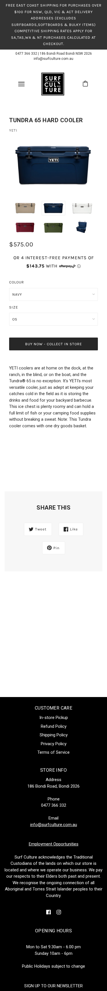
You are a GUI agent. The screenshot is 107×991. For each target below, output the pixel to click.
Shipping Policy (54, 734)
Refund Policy (53, 726)
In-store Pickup (53, 717)
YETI (13, 130)
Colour (16, 282)
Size (13, 307)
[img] (48, 912)
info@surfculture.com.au (53, 59)
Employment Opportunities (53, 844)
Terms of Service (53, 752)
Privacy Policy (53, 743)
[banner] (52, 83)
